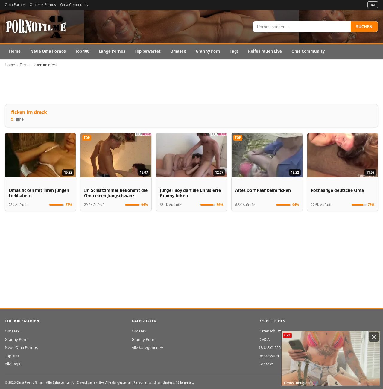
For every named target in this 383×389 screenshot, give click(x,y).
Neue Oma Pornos (48, 51)
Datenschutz (270, 331)
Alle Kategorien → (147, 347)
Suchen (364, 26)
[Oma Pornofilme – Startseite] (36, 26)
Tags (234, 51)
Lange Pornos (112, 51)
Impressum (269, 355)
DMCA (264, 339)
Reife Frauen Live (265, 51)
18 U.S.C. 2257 (271, 347)
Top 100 (82, 51)
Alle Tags (12, 364)
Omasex (178, 51)
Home (15, 51)
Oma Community (74, 4)
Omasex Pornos (43, 4)
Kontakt (266, 364)
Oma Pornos (15, 4)
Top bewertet (148, 51)
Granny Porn (208, 51)
